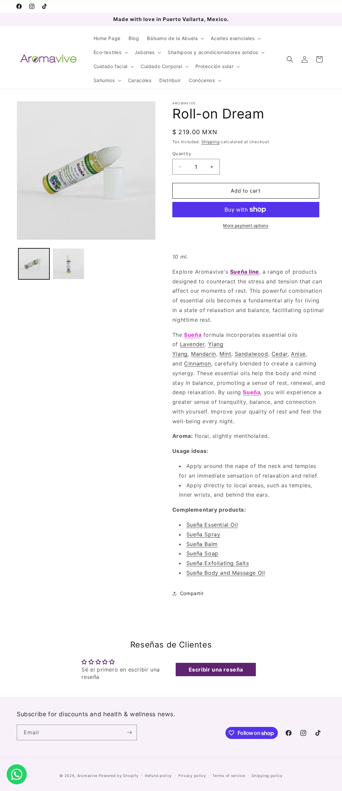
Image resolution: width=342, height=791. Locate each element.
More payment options (245, 225)
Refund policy (158, 775)
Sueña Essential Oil (212, 524)
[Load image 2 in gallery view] (68, 263)
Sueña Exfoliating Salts (217, 563)
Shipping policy (267, 775)
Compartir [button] (191, 593)
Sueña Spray (203, 534)
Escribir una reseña (216, 669)
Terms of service (228, 775)
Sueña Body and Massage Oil (225, 572)
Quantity (181, 153)
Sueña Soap (202, 553)
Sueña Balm (202, 544)
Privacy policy (192, 775)
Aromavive (87, 775)
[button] (175, 38)
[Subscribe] (129, 732)
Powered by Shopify (119, 775)
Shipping (210, 141)
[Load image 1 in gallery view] (33, 263)
